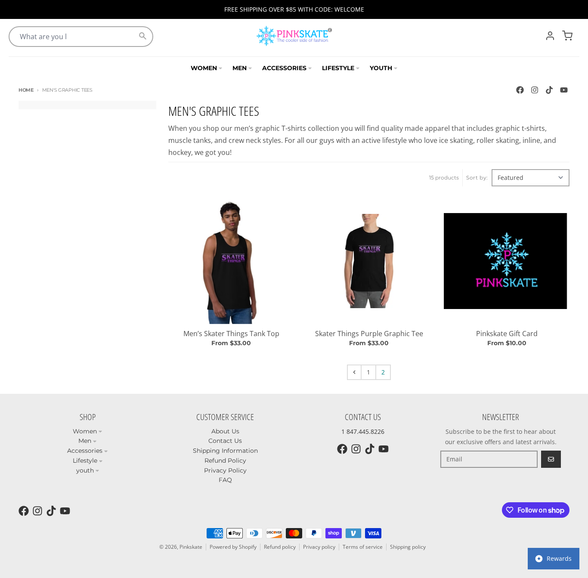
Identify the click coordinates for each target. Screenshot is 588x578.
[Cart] (567, 36)
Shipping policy (408, 546)
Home (26, 90)
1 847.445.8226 (362, 431)
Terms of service (363, 546)
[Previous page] (354, 372)
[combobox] (81, 36)
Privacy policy (319, 546)
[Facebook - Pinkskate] (520, 90)
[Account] (550, 36)
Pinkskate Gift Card (507, 333)
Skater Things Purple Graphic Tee (369, 333)
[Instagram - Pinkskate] (534, 90)
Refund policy (280, 546)
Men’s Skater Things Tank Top (231, 333)
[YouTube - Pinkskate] (563, 90)
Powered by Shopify (233, 546)
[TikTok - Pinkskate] (549, 90)
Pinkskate (190, 546)
